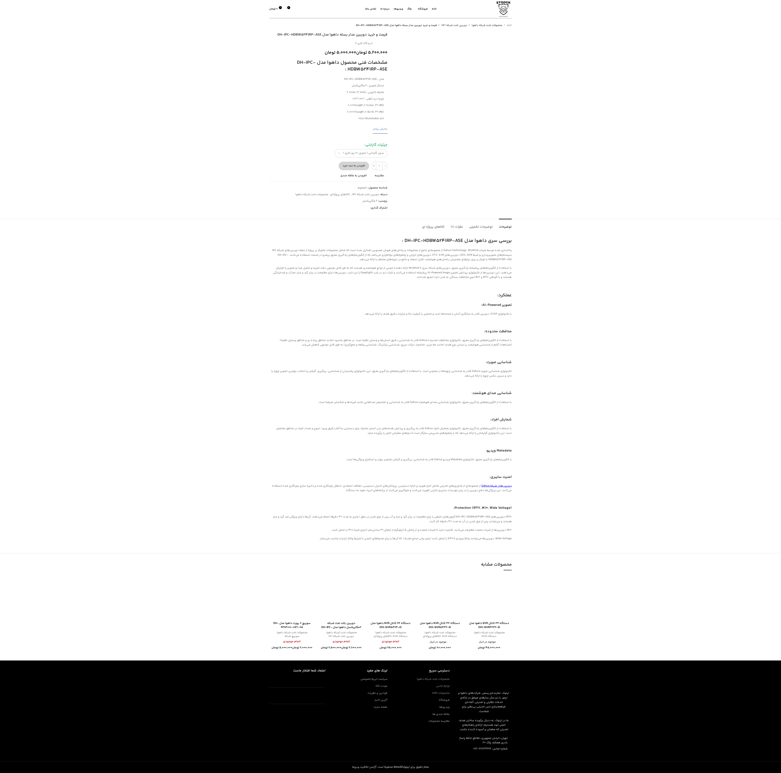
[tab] (505, 225)
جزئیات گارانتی (376, 145)
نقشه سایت (380, 707)
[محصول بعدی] (271, 26)
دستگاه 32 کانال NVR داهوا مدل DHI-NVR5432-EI (440, 625)
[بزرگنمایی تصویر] (475, 114)
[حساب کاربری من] (298, 9)
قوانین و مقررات (377, 693)
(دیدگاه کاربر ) (364, 43)
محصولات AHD (441, 693)
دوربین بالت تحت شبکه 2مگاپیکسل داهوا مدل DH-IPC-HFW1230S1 (341, 627)
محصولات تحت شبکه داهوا (486, 25)
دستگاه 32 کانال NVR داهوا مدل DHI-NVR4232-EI (489, 625)
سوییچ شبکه (292, 636)
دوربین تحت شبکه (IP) (454, 25)
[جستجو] (305, 9)
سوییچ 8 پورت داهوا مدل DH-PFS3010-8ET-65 (292, 625)
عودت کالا (381, 686)
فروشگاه (444, 700)
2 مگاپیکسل (369, 201)
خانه (509, 25)
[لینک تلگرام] (366, 208)
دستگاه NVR (489, 636)
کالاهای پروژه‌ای (340, 194)
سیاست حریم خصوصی (373, 679)
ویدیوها (444, 707)
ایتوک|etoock (402, 767)
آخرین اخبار (380, 700)
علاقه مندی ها (441, 714)
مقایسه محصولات (439, 721)
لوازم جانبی (443, 686)
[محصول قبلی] (279, 26)
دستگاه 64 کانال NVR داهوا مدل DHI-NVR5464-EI (390, 625)
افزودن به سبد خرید (354, 166)
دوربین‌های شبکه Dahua (496, 486)
